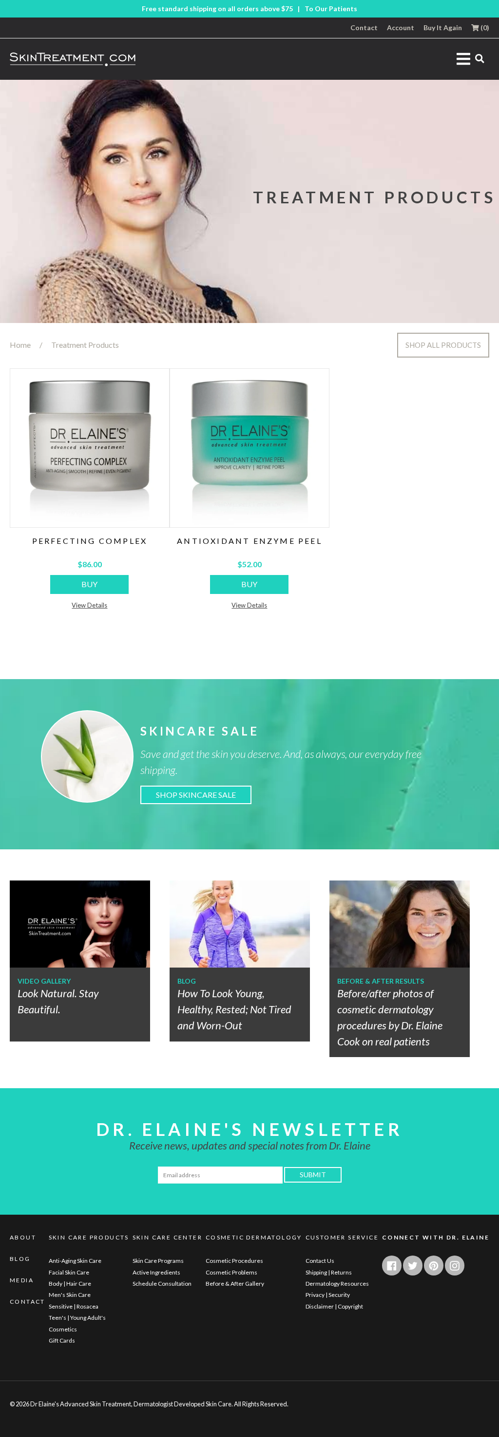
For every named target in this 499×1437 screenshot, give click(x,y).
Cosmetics (63, 1329)
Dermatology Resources (337, 1283)
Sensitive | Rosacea (73, 1306)
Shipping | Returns (329, 1272)
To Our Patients (331, 9)
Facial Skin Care (69, 1272)
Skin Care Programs (158, 1260)
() (484, 28)
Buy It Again (442, 28)
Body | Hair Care (70, 1283)
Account (400, 28)
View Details (89, 605)
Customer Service (342, 1237)
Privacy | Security (328, 1294)
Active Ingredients (156, 1272)
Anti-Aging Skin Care (75, 1260)
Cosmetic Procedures (234, 1260)
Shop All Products (443, 345)
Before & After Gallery (235, 1283)
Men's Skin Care (70, 1294)
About (23, 1237)
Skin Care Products (89, 1237)
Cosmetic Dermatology (254, 1237)
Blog (20, 1259)
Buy (89, 584)
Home (20, 344)
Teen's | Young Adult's (77, 1317)
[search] (479, 58)
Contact (364, 28)
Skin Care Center (167, 1237)
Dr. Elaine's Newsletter (249, 1129)
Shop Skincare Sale (196, 794)
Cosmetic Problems (231, 1272)
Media (22, 1280)
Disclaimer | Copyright (334, 1306)
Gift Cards (62, 1340)
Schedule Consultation (162, 1283)
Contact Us (320, 1260)
